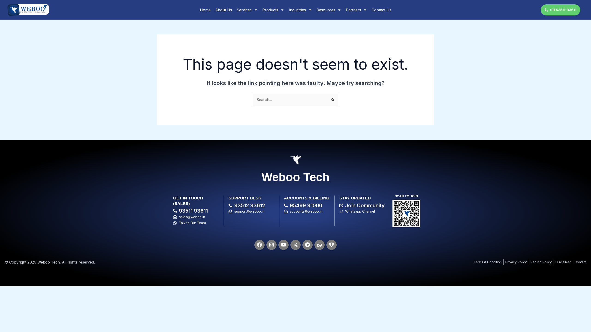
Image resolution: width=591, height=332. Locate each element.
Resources (326, 10)
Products (270, 10)
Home (205, 10)
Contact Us (381, 10)
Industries (297, 10)
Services (244, 10)
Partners (353, 10)
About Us (223, 10)
